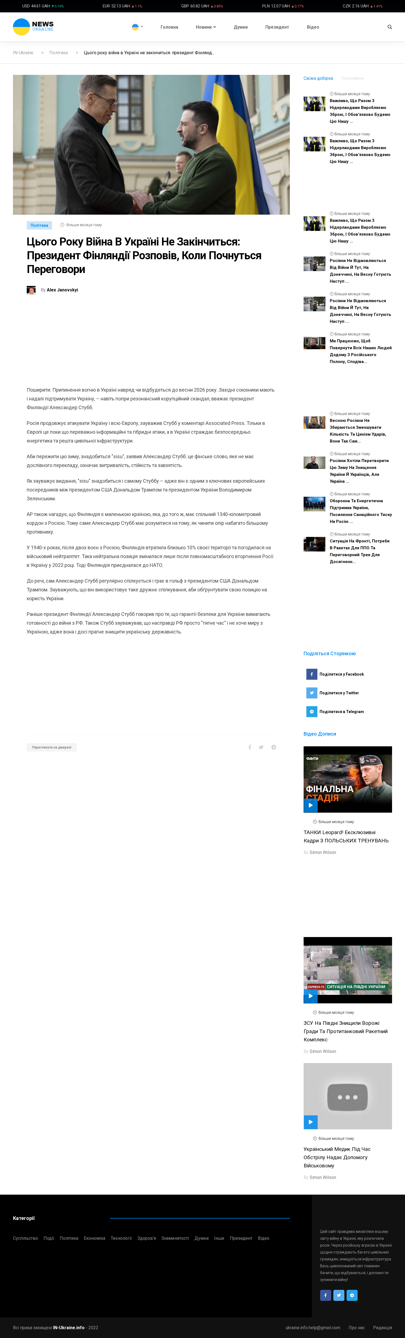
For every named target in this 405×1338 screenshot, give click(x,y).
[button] (137, 27)
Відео (313, 27)
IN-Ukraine (23, 52)
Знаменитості (175, 1238)
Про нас (357, 1327)
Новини (204, 27)
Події (49, 1238)
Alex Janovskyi (62, 290)
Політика (58, 52)
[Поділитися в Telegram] (273, 747)
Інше (219, 1238)
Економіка (94, 1238)
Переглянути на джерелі (51, 747)
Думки (241, 27)
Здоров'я (146, 1238)
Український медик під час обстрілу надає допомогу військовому (337, 1157)
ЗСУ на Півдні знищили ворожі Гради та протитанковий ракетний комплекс (346, 1031)
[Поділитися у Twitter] (261, 747)
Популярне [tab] (352, 78)
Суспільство (25, 1238)
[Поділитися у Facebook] (250, 747)
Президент (277, 27)
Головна (169, 27)
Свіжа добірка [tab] (318, 78)
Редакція (382, 1327)
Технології (121, 1238)
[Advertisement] (151, 347)
